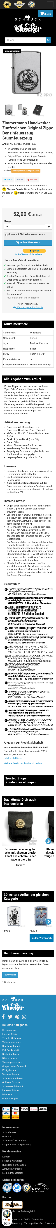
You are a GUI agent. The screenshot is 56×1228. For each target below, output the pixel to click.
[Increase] (48, 227)
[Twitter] (10, 1018)
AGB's (27, 1219)
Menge (7, 221)
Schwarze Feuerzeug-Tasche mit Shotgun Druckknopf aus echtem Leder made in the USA (20, 854)
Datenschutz (38, 1219)
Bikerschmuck (9, 1058)
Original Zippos (10, 1098)
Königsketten (9, 1070)
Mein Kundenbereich (12, 1173)
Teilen (20, 180)
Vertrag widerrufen (33, 1223)
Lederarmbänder (10, 1090)
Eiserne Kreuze (10, 1034)
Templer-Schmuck (11, 1038)
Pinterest (33, 180)
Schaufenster (9, 1132)
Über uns (6, 1136)
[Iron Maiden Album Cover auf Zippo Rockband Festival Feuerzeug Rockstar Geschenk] (42, 917)
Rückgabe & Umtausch (14, 1165)
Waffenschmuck (10, 1074)
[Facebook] (3, 1018)
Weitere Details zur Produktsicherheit (23, 763)
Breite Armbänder (11, 1054)
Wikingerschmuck (11, 1042)
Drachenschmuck (11, 1046)
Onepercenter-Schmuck (14, 1066)
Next (48, 841)
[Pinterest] (17, 1018)
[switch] (7, 1223)
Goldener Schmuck (12, 1082)
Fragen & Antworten (12, 1161)
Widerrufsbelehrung (12, 1223)
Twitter (9, 180)
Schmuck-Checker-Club (14, 1140)
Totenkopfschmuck (12, 1062)
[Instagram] (24, 1018)
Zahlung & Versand (12, 1169)
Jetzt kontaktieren (13, 758)
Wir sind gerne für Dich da (29, 307)
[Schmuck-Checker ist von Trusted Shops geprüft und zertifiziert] (27, 1187)
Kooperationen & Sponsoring (16, 1144)
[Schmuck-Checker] (28, 24)
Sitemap (49, 1223)
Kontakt (6, 1156)
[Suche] (48, 40)
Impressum (16, 1219)
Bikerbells (7, 1094)
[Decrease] (7, 227)
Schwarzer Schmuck (12, 1086)
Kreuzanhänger (10, 1030)
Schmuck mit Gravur (12, 1078)
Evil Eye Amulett (10, 1050)
